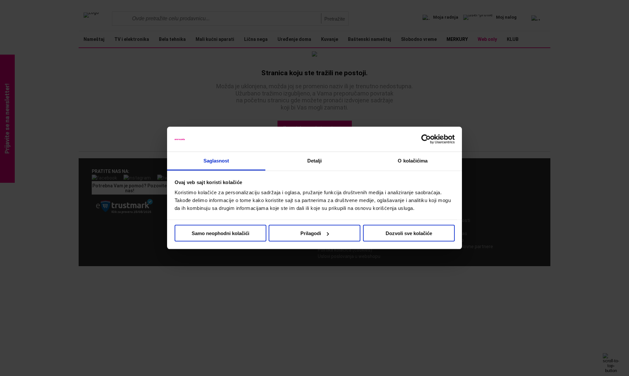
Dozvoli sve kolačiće (409, 233)
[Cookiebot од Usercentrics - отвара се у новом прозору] (426, 139)
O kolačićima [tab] (413, 160)
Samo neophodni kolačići (220, 233)
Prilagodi (310, 233)
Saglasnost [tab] (216, 160)
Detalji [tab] (314, 160)
